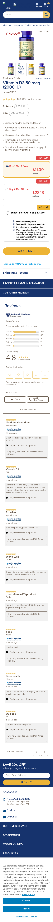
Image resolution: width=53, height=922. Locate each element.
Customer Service (15, 826)
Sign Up (26, 782)
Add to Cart (26, 251)
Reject (26, 909)
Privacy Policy (28, 895)
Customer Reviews (16, 293)
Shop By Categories (13, 26)
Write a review (34, 99)
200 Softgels (17, 113)
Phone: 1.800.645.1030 (18, 799)
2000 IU (20, 106)
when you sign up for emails (19, 767)
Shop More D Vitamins (38, 26)
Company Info (13, 844)
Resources (10, 854)
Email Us (11, 810)
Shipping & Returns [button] (15, 273)
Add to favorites (43, 79)
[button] (40, 5)
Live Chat (11, 817)
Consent (26, 901)
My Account (11, 835)
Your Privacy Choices (26, 917)
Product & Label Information (23, 284)
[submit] (46, 14)
